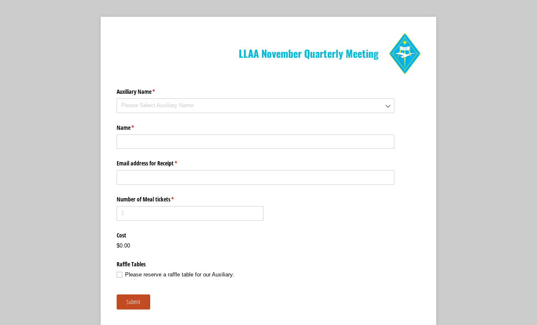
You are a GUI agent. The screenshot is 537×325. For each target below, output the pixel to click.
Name (135, 128)
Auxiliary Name (146, 91)
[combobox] (256, 105)
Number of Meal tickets (155, 199)
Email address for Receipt (157, 163)
